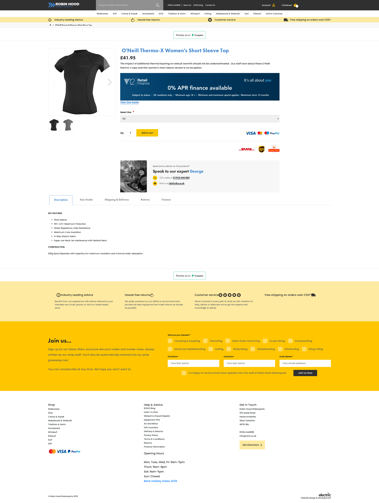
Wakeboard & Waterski (228, 13)
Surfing (219, 349)
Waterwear (102, 13)
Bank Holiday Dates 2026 (160, 481)
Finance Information (154, 446)
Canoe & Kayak (129, 13)
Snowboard (148, 13)
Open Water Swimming (246, 341)
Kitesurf (257, 13)
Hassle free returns (149, 19)
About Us (187, 5)
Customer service (225, 19)
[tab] (61, 200)
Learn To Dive (151, 412)
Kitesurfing (216, 341)
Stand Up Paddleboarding (189, 349)
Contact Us (210, 5)
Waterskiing (240, 349)
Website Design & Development (316, 497)
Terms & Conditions (154, 439)
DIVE (161, 13)
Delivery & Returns (153, 431)
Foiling (207, 13)
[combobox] (129, 5)
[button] (110, 82)
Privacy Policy (151, 435)
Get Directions (251, 445)
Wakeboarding (266, 349)
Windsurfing (292, 349)
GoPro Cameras (274, 13)
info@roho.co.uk (176, 183)
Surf (247, 13)
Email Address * (286, 356)
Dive (50, 412)
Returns (148, 442)
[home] (50, 25)
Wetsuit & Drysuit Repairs (157, 415)
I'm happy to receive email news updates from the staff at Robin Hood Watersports (237, 373)
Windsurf (195, 13)
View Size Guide (129, 102)
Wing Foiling (316, 349)
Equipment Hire (152, 419)
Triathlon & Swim (177, 13)
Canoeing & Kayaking (187, 341)
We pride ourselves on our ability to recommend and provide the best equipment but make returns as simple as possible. (154, 304)
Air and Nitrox (151, 423)
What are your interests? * (179, 335)
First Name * (173, 356)
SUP (115, 13)
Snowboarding (303, 341)
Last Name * (229, 356)
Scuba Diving (277, 341)
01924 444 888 (181, 177)
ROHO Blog (198, 5)
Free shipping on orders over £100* (310, 19)
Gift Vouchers (151, 427)
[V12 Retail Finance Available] (200, 87)
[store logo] (63, 5)
